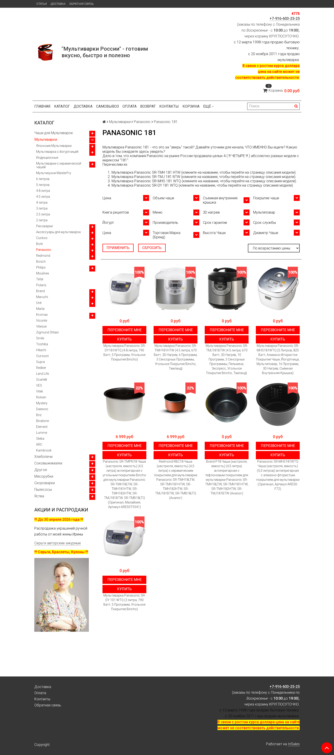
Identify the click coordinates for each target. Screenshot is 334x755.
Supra (40, 362)
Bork (39, 244)
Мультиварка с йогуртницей (57, 151)
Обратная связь (81, 3)
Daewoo (42, 409)
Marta (40, 309)
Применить (118, 248)
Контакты (169, 106)
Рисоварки (44, 226)
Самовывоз (107, 106)
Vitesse (41, 326)
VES (39, 385)
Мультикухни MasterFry (53, 173)
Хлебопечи (43, 456)
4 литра (41, 202)
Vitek (39, 391)
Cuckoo (41, 238)
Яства (39, 496)
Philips (41, 267)
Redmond (43, 255)
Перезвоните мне (124, 330)
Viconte (41, 320)
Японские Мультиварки (54, 146)
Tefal (39, 279)
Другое (40, 470)
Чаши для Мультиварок (53, 133)
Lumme (41, 432)
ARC (39, 444)
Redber (41, 368)
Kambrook (44, 450)
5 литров (43, 185)
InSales (294, 744)
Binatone (42, 421)
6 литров (43, 179)
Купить (124, 339)
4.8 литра (43, 190)
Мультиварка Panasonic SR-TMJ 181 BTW (146, 177)
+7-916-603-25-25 (284, 18)
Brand (40, 291)
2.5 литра (43, 214)
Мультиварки (45, 139)
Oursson (42, 356)
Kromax (42, 314)
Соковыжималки (48, 463)
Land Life (42, 373)
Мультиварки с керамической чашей (58, 165)
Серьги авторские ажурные (57, 543)
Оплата (129, 106)
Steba (40, 438)
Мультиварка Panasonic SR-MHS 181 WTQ (146, 181)
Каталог (62, 106)
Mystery (41, 403)
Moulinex (42, 273)
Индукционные (47, 157)
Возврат (148, 106)
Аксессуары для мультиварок (58, 232)
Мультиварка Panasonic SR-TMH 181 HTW (146, 172)
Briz (39, 415)
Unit (39, 303)
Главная (42, 106)
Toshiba (42, 344)
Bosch (41, 261)
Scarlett (41, 379)
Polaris (41, 285)
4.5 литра (43, 196)
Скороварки (44, 483)
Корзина (190, 106)
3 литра (41, 208)
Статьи (41, 3)
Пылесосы (43, 489)
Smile (40, 338)
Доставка (58, 3)
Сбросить (152, 248)
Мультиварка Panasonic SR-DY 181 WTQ (145, 185)
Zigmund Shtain (47, 332)
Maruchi (42, 297)
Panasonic (43, 250)
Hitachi (41, 350)
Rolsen (41, 397)
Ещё (207, 106)
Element (41, 427)
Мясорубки (43, 476)
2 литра (41, 220)
